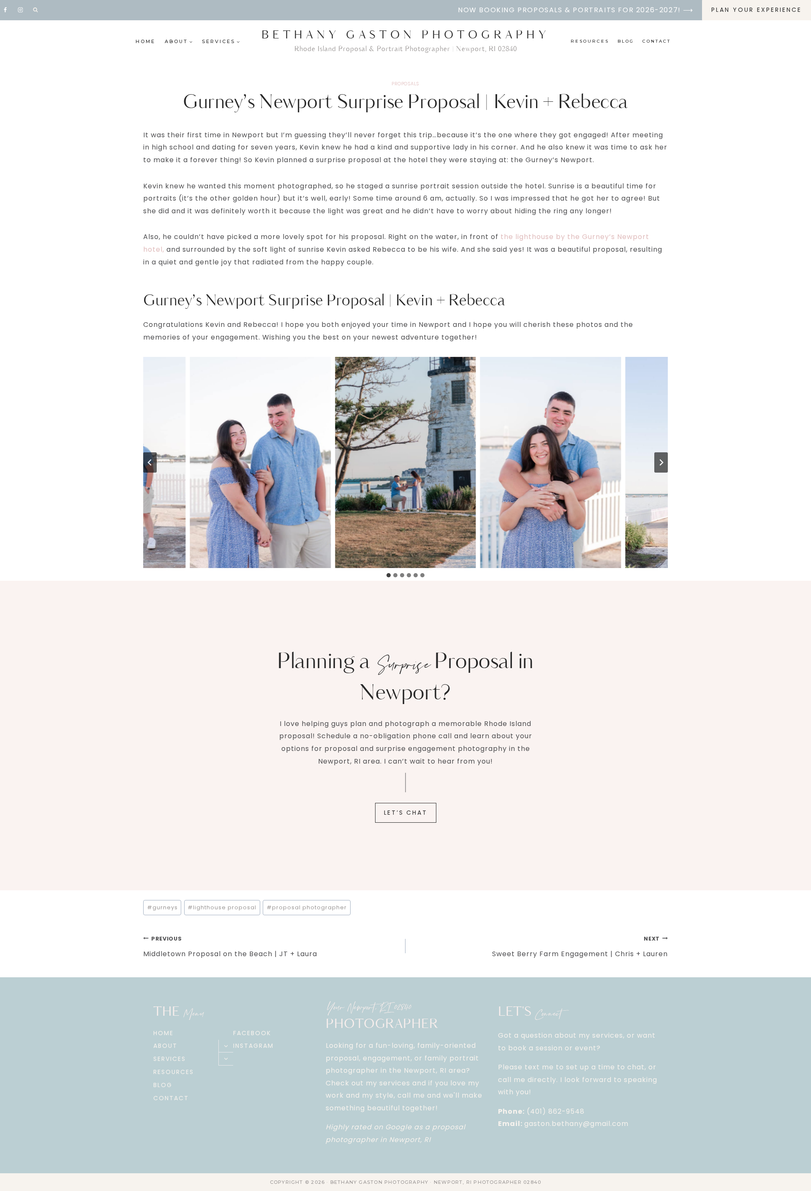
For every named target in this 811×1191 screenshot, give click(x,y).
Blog (626, 41)
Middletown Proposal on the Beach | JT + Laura (230, 947)
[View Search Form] (35, 10)
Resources (590, 41)
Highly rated (349, 1127)
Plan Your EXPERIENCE (756, 9)
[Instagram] (20, 10)
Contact (656, 41)
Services (169, 1059)
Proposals (405, 83)
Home (145, 41)
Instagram (253, 1045)
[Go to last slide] (150, 462)
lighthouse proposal (222, 907)
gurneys (162, 907)
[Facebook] (5, 10)
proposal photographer (307, 907)
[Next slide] (661, 462)
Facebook (252, 1033)
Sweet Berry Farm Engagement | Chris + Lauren (580, 947)
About (165, 1045)
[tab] (388, 575)
